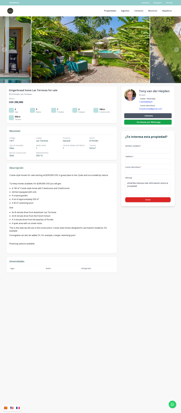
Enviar (148, 199)
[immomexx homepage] (10, 11)
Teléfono (129, 156)
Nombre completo (133, 146)
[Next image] (176, 49)
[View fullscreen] (176, 78)
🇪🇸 (6, 408)
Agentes (125, 10)
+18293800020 (145, 102)
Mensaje (128, 178)
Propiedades (110, 10)
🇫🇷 (18, 408)
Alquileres (167, 10)
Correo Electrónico (133, 167)
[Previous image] (4, 49)
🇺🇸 (12, 408)
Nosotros (152, 10)
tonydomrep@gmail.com (150, 108)
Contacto (138, 10)
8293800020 (14, 2)
